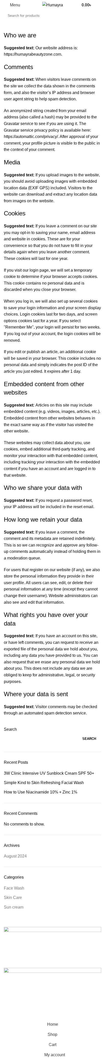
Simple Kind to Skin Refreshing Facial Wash (44, 783)
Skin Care (13, 897)
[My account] (99, 5)
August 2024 (15, 856)
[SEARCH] (102, 12)
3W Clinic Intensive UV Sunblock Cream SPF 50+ (49, 773)
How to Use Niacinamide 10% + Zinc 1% (40, 792)
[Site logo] (52, 5)
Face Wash (14, 888)
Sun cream (13, 907)
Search (10, 729)
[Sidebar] (6, 1013)
